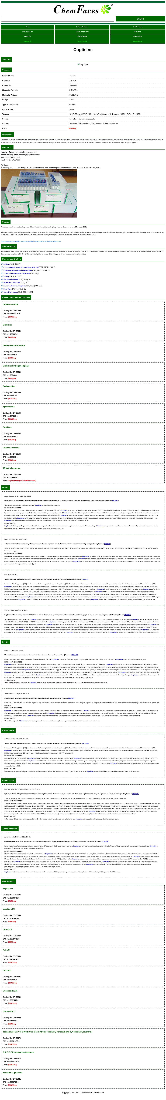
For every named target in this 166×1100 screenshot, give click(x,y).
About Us (27, 36)
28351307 (127, 615)
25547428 (74, 655)
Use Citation (137, 36)
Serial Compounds (82, 31)
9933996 (107, 544)
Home (28, 27)
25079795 (85, 579)
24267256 (105, 841)
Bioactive (137, 31)
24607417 (71, 698)
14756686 (135, 794)
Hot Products (137, 27)
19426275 (115, 500)
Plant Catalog (82, 36)
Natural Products (82, 27)
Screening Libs (27, 31)
